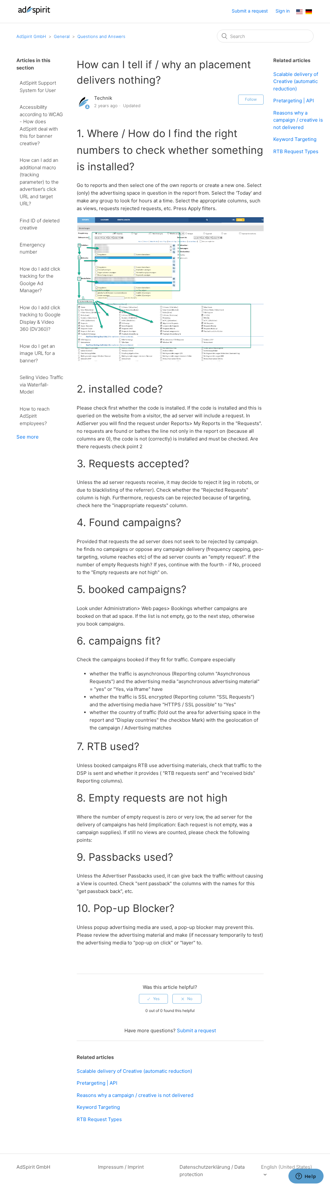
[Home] (34, 15)
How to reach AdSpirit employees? (35, 416)
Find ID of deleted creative (40, 224)
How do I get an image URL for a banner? (37, 353)
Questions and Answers (101, 36)
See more (27, 437)
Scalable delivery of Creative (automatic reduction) (134, 1071)
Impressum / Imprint (121, 1167)
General (62, 36)
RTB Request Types (99, 1119)
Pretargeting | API (97, 1083)
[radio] (153, 999)
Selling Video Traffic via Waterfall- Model (41, 384)
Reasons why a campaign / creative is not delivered (135, 1095)
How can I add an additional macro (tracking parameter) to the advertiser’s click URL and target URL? (39, 182)
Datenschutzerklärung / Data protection (212, 1170)
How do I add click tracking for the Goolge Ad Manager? (40, 280)
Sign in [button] (283, 11)
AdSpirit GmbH (31, 36)
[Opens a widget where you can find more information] (306, 1177)
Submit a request (250, 11)
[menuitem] (299, 12)
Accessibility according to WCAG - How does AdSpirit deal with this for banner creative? (41, 125)
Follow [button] (251, 99)
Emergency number (32, 248)
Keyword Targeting (98, 1107)
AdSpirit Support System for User (38, 86)
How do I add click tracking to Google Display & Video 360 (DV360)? (40, 318)
